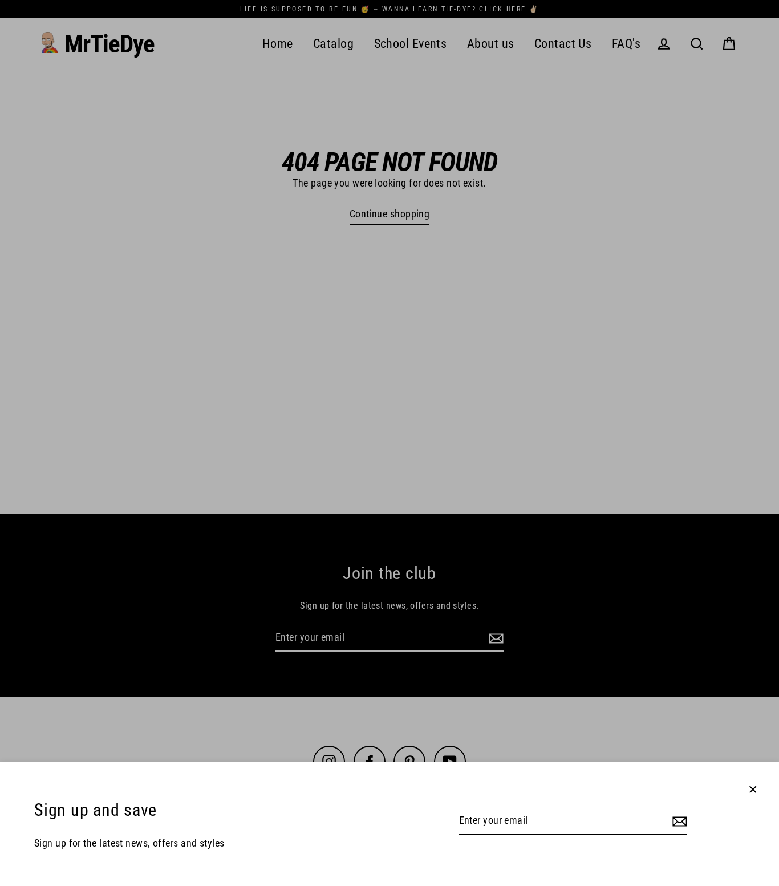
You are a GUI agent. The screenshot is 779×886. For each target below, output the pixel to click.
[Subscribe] (678, 821)
